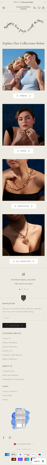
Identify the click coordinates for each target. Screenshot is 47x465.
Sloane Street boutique (27, 2)
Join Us (37, 461)
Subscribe (14, 326)
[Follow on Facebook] (3, 437)
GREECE (23, 96)
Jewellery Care (7, 351)
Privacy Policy (7, 395)
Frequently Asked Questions (12, 355)
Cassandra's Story (8, 371)
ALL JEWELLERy (23, 261)
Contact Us (6, 338)
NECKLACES (23, 206)
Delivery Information (9, 342)
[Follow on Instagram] (10, 437)
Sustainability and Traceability (13, 379)
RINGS (23, 151)
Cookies (5, 399)
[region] (23, 279)
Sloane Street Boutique (10, 375)
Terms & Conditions (9, 391)
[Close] (43, 461)
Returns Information (9, 347)
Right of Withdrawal (9, 359)
